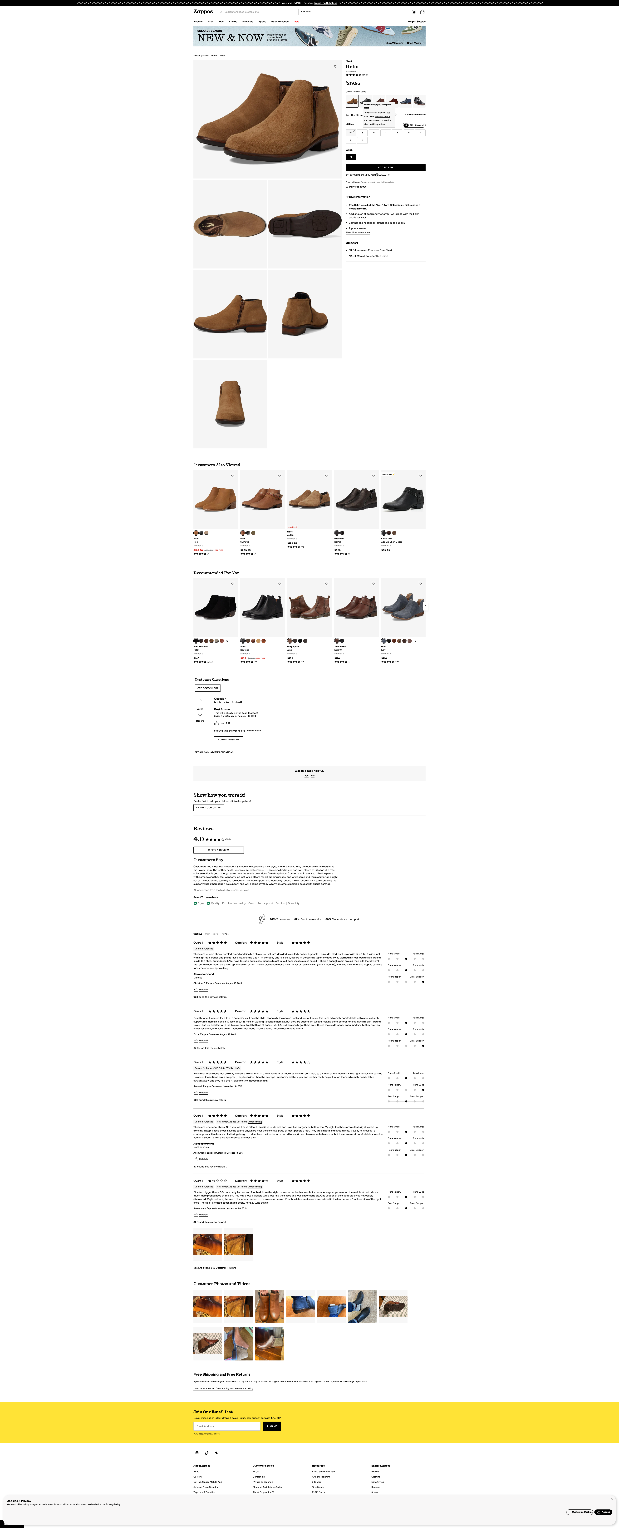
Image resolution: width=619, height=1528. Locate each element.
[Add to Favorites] (232, 475)
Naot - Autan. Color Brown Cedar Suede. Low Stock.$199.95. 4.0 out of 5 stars (309, 509)
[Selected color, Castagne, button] (336, 640)
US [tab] (406, 125)
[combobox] (260, 12)
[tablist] (414, 125)
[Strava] (216, 1452)
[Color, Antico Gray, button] (216, 640)
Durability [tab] (293, 903)
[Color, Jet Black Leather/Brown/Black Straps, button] (248, 533)
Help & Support (417, 21)
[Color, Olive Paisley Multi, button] (201, 640)
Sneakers (247, 21)
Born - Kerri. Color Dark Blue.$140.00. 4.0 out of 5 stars (403, 620)
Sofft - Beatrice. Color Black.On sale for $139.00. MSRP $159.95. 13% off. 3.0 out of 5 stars (262, 620)
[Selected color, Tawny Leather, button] (196, 533)
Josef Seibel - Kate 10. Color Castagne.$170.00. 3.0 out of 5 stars (356, 620)
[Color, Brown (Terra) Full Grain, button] (399, 640)
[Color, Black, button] (342, 533)
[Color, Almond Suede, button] (206, 533)
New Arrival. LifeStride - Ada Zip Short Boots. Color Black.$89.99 (403, 511)
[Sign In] (414, 12)
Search (306, 11)
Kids (221, 21)
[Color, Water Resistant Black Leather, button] (201, 533)
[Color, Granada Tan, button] (211, 640)
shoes (205, 55)
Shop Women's (394, 43)
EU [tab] (411, 125)
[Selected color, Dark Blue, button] (383, 640)
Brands (233, 21)
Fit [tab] (223, 903)
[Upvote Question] (200, 700)
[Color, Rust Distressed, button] (394, 640)
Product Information (358, 196)
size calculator (382, 116)
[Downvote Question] (200, 715)
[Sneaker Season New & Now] (309, 36)
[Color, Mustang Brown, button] (206, 640)
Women (198, 21)
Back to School (280, 21)
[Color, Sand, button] (258, 640)
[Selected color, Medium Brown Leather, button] (289, 640)
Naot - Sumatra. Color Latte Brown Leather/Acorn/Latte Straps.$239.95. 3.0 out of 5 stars (262, 512)
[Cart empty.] (422, 12)
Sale (296, 21)
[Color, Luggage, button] (263, 640)
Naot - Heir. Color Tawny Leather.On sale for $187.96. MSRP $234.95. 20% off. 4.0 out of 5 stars (215, 512)
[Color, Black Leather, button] (300, 640)
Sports (262, 21)
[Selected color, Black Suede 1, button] (196, 640)
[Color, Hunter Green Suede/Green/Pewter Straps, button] (253, 533)
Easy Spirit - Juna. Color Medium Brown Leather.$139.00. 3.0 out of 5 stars (309, 620)
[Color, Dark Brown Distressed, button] (404, 640)
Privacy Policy (113, 1504)
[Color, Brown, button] (389, 533)
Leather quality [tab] (237, 903)
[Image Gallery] (207, 1244)
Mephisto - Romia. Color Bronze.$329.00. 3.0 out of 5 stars (356, 512)
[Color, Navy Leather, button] (295, 640)
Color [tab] (251, 903)
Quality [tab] (215, 903)
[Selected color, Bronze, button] (336, 533)
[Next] (425, 606)
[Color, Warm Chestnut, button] (221, 640)
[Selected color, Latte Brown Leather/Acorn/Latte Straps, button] (243, 533)
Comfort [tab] (280, 903)
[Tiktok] (206, 1452)
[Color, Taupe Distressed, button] (409, 640)
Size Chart (352, 242)
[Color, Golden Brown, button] (253, 640)
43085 (363, 186)
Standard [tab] (419, 125)
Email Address (205, 1426)
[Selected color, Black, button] (383, 533)
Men (210, 21)
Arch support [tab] (265, 903)
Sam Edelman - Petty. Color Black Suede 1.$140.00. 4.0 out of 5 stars (215, 620)
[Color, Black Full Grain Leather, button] (389, 640)
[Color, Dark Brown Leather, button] (305, 640)
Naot (222, 55)
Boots (214, 55)
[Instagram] (197, 1452)
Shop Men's (414, 43)
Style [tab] (201, 903)
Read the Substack (325, 3)
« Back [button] (196, 55)
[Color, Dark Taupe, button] (394, 533)
